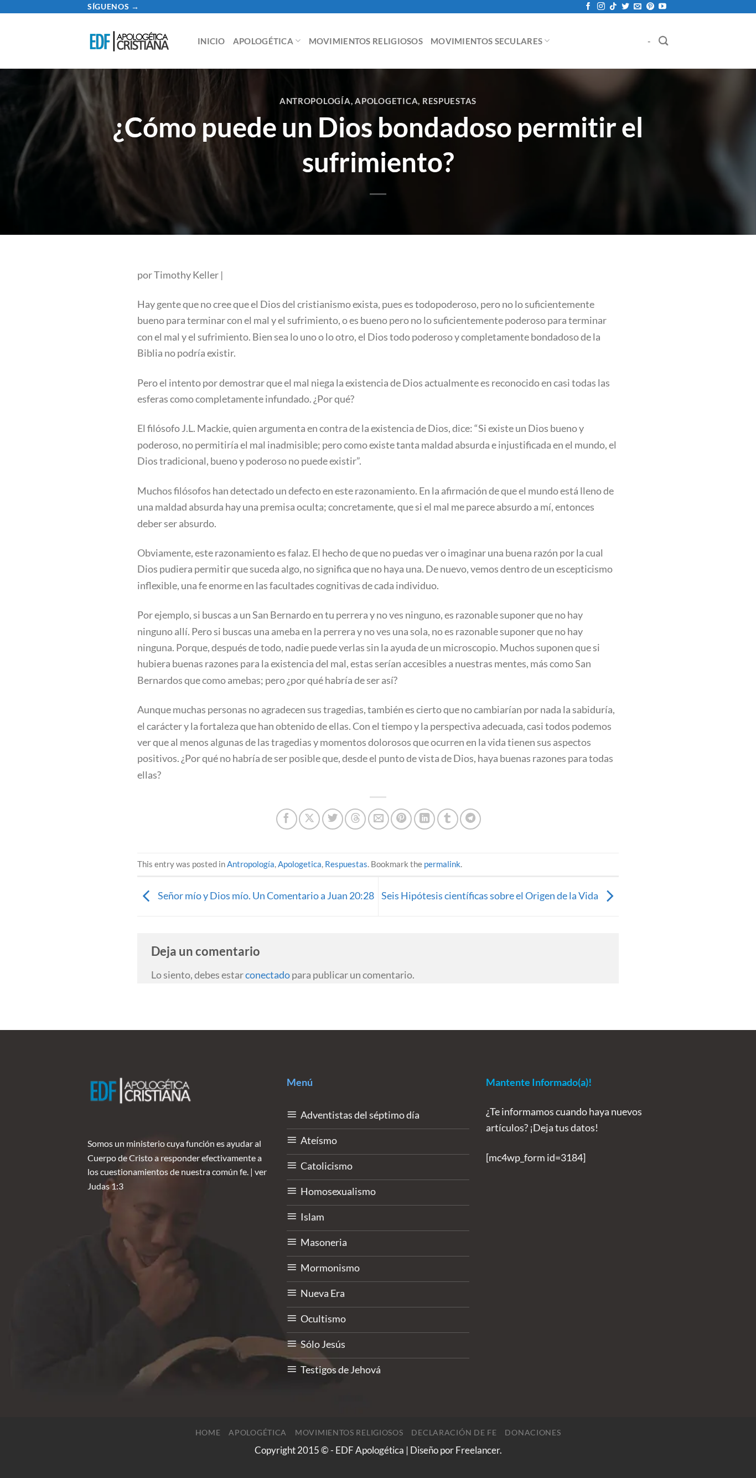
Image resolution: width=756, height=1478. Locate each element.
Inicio (211, 41)
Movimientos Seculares (486, 41)
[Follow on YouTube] (662, 7)
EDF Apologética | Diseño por (395, 1450)
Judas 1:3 (105, 1186)
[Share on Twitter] (332, 819)
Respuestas (449, 101)
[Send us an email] (637, 7)
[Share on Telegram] (470, 819)
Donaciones (533, 1432)
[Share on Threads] (355, 819)
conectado (267, 975)
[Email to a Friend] (378, 819)
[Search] (664, 40)
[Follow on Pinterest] (650, 7)
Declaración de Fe (453, 1432)
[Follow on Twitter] (625, 7)
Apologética (263, 41)
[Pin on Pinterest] (401, 819)
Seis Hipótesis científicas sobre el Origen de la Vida (490, 895)
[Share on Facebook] (286, 819)
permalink (442, 864)
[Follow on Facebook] (588, 7)
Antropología (315, 101)
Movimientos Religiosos (366, 41)
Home (208, 1432)
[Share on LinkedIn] (424, 819)
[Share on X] (309, 819)
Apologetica (386, 101)
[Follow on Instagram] (601, 7)
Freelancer (477, 1450)
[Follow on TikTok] (613, 7)
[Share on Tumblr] (447, 819)
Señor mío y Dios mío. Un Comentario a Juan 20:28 (265, 895)
